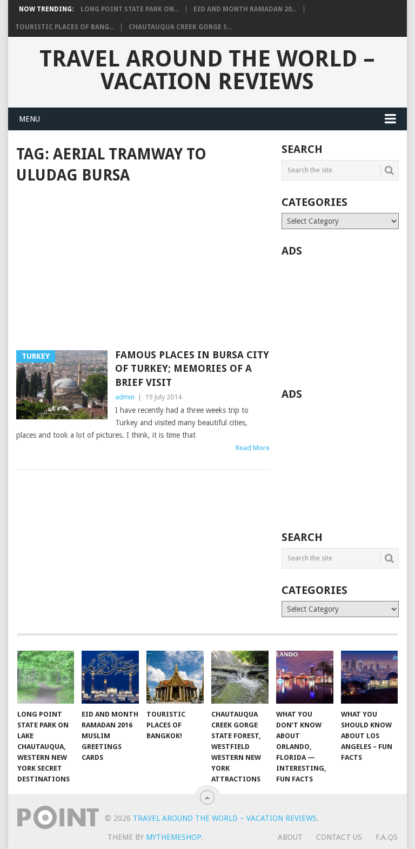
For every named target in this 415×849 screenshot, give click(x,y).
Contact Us (339, 837)
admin (125, 397)
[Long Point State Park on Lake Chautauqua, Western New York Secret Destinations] (46, 677)
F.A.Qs (387, 837)
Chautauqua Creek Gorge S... (180, 27)
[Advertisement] (143, 268)
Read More (253, 448)
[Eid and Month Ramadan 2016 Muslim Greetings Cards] (110, 677)
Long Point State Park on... (130, 9)
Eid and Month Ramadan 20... (245, 9)
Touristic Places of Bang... (64, 27)
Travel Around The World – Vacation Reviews (207, 70)
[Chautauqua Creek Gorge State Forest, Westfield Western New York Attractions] (240, 677)
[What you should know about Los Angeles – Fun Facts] (369, 677)
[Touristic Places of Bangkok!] (175, 677)
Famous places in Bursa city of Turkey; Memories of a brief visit (192, 368)
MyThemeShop (173, 837)
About (290, 837)
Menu (29, 119)
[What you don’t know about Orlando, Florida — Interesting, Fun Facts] (304, 677)
